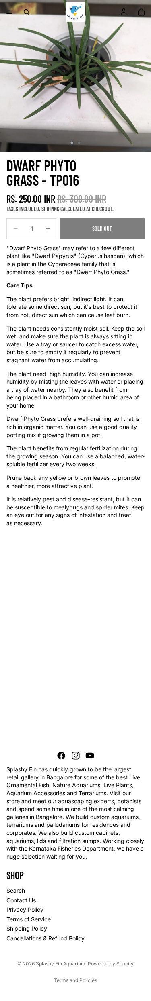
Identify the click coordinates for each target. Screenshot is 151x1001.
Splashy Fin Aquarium (60, 964)
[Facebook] (61, 756)
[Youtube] (90, 756)
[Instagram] (76, 756)
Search (15, 890)
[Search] (26, 12)
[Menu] (9, 12)
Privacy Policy (24, 909)
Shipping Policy (26, 928)
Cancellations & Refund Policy (45, 938)
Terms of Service (28, 919)
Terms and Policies (75, 980)
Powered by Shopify (111, 964)
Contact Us (21, 900)
